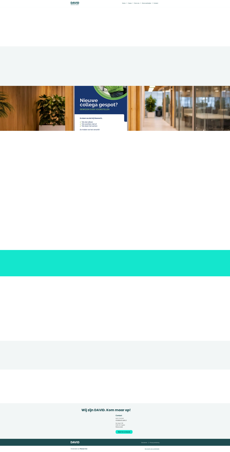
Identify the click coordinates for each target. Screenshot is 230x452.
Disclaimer (144, 442)
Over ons (136, 3)
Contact (156, 3)
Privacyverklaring (154, 442)
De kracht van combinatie (152, 449)
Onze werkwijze (146, 3)
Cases (130, 3)
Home (124, 3)
